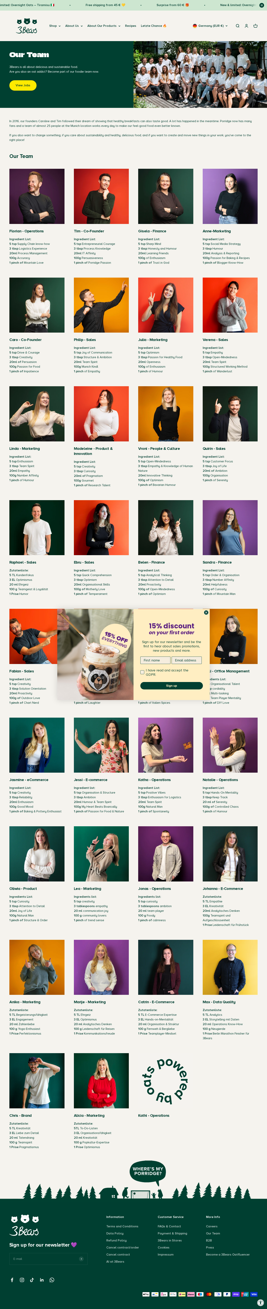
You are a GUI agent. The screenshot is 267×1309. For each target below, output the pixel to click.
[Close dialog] (206, 612)
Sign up (171, 686)
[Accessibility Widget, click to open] (260, 1302)
